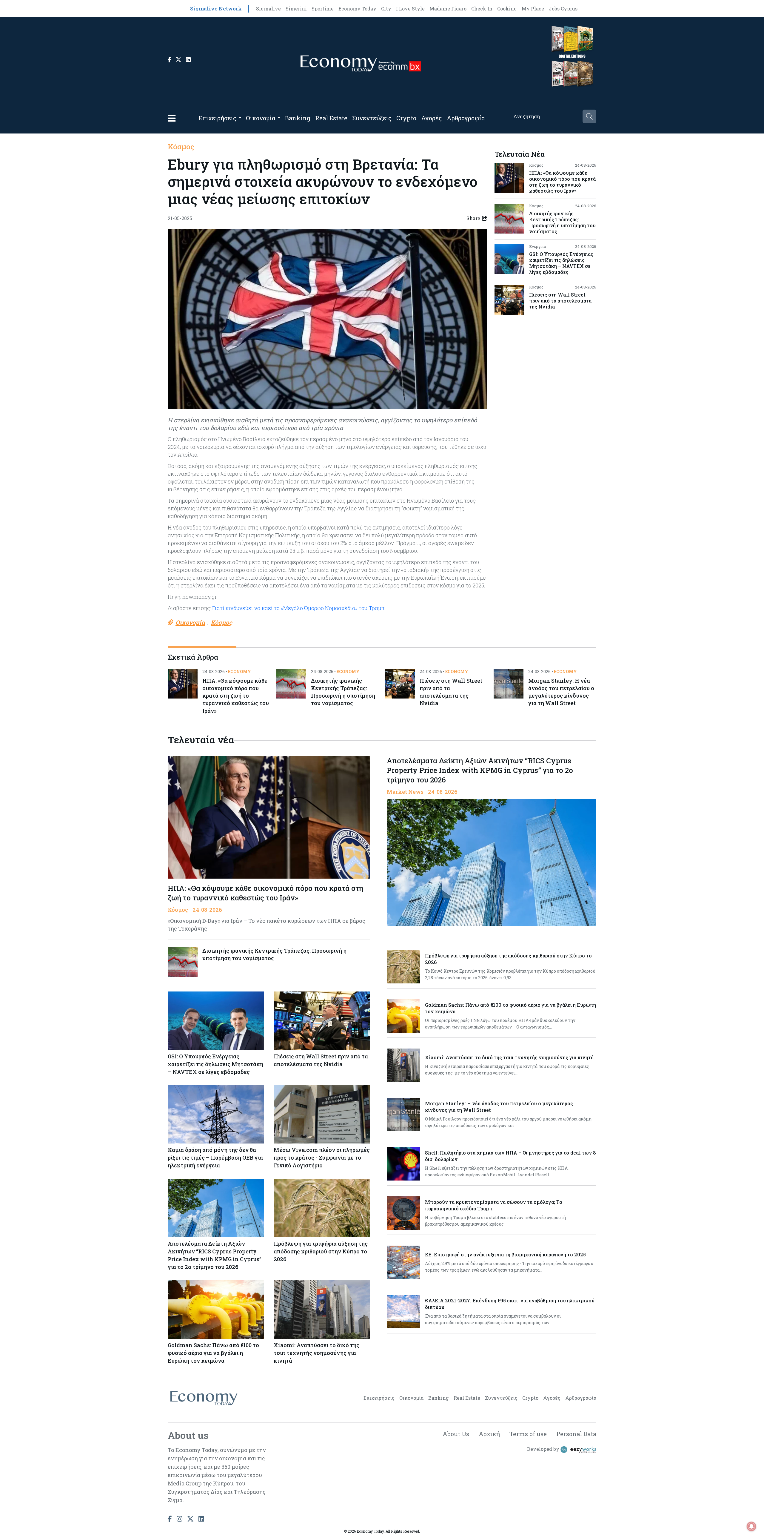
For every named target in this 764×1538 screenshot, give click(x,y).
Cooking (507, 8)
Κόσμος (181, 146)
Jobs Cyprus (563, 8)
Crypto (406, 118)
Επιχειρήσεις (217, 118)
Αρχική (489, 1434)
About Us (456, 1434)
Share (473, 218)
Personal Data (576, 1434)
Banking (297, 118)
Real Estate (331, 118)
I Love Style (410, 8)
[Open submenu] (240, 118)
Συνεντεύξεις (372, 118)
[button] (171, 118)
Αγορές (431, 118)
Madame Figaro (447, 8)
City (386, 8)
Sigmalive (268, 8)
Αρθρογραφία (466, 118)
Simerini (296, 8)
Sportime (323, 8)
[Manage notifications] (751, 1526)
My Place (533, 8)
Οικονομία (260, 118)
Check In (481, 8)
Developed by (543, 1449)
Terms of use (528, 1434)
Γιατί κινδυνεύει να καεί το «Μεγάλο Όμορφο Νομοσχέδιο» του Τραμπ (298, 608)
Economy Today (357, 8)
